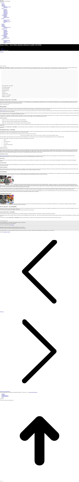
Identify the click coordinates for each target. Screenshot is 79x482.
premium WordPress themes (33, 392)
